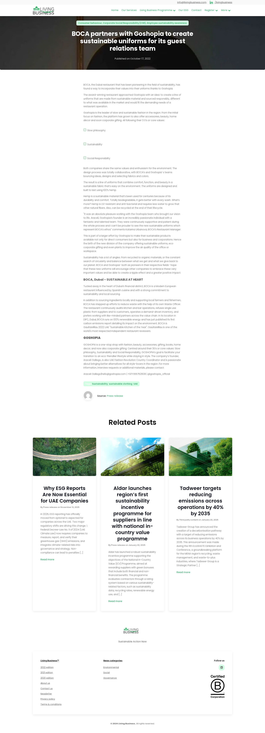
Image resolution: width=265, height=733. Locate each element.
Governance (110, 677)
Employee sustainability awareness (167, 23)
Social (106, 672)
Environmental (111, 667)
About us (45, 683)
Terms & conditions (50, 704)
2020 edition (47, 677)
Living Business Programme (156, 10)
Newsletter (46, 693)
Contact (196, 10)
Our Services (129, 10)
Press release (115, 396)
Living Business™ (49, 660)
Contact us (46, 688)
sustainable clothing (120, 383)
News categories (112, 660)
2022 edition (47, 667)
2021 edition (46, 672)
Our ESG (183, 10)
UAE (135, 383)
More (224, 10)
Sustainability (100, 383)
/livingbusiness (223, 2)
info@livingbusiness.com (191, 2)
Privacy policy (47, 698)
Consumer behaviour (90, 23)
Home (114, 10)
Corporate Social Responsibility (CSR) (124, 23)
